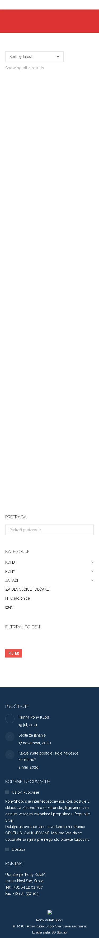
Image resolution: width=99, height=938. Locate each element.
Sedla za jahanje (32, 735)
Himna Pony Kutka (33, 717)
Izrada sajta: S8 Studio (49, 932)
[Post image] (10, 718)
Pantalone (49, 166)
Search (88, 530)
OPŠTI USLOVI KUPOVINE (27, 833)
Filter (13, 653)
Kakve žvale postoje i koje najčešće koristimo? (48, 756)
